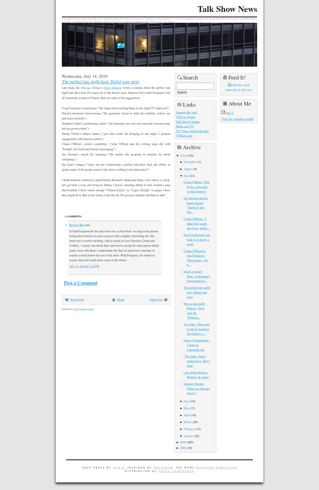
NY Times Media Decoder (192, 131)
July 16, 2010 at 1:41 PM (84, 266)
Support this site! (186, 112)
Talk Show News (227, 8)
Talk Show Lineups (188, 122)
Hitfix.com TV (185, 126)
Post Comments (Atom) (84, 309)
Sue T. (230, 113)
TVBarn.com (184, 136)
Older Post (156, 299)
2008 (183, 448)
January (188, 436)
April (187, 415)
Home (121, 299)
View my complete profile (238, 119)
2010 (183, 155)
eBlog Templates (176, 471)
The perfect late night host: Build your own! (101, 81)
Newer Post (77, 299)
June (186, 401)
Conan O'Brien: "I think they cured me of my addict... (197, 223)
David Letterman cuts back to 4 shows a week (197, 239)
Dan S (119, 467)
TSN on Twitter (186, 117)
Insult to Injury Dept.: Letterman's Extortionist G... (197, 276)
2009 (183, 442)
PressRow (163, 467)
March (188, 422)
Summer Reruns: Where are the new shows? (197, 388)
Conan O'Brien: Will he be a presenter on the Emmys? (196, 186)
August (188, 169)
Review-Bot (77, 225)
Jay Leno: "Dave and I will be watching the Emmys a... (196, 329)
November (190, 162)
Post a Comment (80, 282)
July (186, 176)
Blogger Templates (216, 467)
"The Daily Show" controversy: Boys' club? (197, 361)
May (186, 408)
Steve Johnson (113, 88)
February (189, 429)
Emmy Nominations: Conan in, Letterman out (196, 345)
